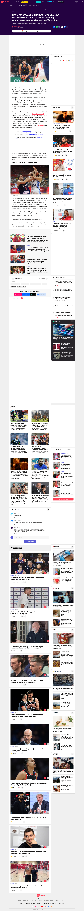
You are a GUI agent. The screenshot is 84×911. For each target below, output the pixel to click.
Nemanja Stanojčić (16, 26)
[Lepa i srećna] (41, 901)
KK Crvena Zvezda (15, 284)
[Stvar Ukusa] (64, 901)
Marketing (22, 903)
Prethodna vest (18, 278)
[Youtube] (63, 60)
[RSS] (72, 60)
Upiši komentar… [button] (19, 537)
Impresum (27, 903)
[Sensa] (51, 901)
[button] (49, 27)
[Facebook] (54, 60)
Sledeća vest (42, 278)
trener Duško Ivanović (38, 114)
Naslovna (14, 9)
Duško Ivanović (24, 284)
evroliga (44, 284)
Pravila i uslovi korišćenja (38, 903)
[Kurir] (19, 901)
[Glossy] (36, 901)
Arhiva (54, 903)
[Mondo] (5, 2)
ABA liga (39, 284)
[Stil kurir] (32, 901)
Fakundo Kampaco (21, 286)
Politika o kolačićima (48, 903)
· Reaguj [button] (58, 131)
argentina (32, 284)
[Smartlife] (46, 901)
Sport (19, 9)
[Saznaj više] (72, 321)
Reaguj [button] (13, 298)
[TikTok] (66, 60)
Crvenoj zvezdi (28, 86)
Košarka (23, 9)
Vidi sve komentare (30, 541)
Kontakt (30, 903)
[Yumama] (57, 901)
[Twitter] (60, 60)
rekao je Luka (40, 125)
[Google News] (69, 60)
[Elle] (28, 901)
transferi (13, 286)
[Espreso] (24, 901)
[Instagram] (57, 60)
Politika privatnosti (60, 903)
